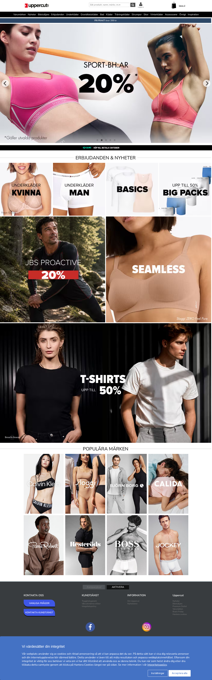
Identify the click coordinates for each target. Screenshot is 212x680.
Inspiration (193, 14)
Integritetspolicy (89, 606)
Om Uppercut (133, 601)
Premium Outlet (180, 606)
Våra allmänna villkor (91, 603)
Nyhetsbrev (132, 603)
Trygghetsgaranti (89, 601)
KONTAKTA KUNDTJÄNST (39, 612)
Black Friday (178, 611)
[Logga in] (140, 4)
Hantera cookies (180, 614)
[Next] (206, 83)
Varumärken (19, 14)
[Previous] (5, 83)
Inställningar (157, 673)
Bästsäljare (43, 14)
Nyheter (32, 14)
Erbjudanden (57, 14)
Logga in (141, 7)
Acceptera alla (179, 673)
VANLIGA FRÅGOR (39, 603)
